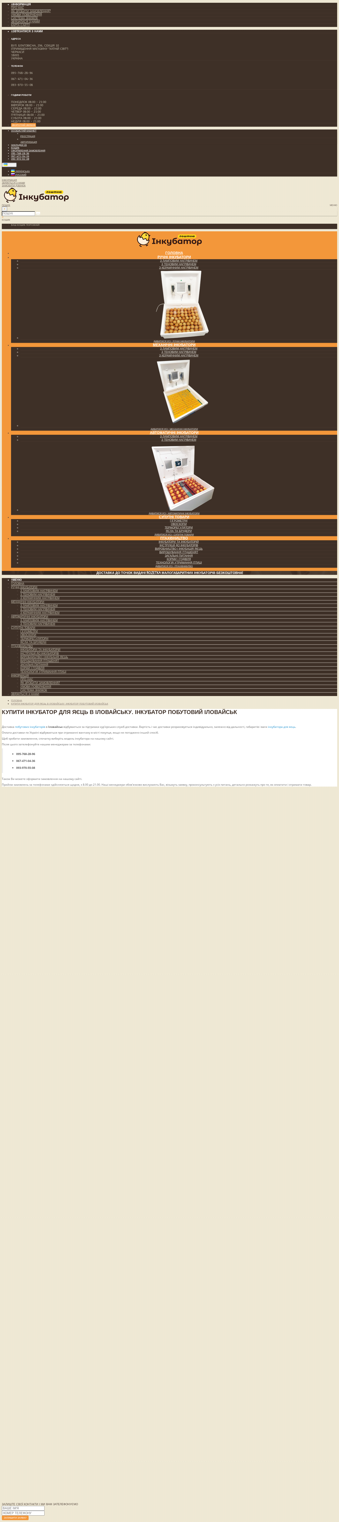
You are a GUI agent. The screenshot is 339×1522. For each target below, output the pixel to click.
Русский (20, 174)
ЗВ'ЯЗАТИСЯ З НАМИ (14, 1438)
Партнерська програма (29, 1412)
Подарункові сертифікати (31, 1409)
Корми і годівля (179, 559)
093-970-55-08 (20, 159)
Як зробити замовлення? (31, 11)
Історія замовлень (25, 1389)
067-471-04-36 (20, 156)
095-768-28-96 (20, 153)
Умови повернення (26, 14)
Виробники (20, 1405)
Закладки (18, 1392)
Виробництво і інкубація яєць (179, 548)
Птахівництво (174, 538)
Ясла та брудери (179, 531)
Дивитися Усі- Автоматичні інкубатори (174, 513)
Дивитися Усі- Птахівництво (174, 566)
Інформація (20, 675)
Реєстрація (27, 136)
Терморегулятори (179, 527)
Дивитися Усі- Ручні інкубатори (174, 341)
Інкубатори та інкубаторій (179, 542)
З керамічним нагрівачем (178, 267)
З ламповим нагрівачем (178, 260)
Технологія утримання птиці (179, 562)
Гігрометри (178, 520)
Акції (14, 1415)
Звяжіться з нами (25, 694)
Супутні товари (174, 517)
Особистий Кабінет (26, 1382)
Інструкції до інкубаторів (179, 545)
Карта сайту (20, 25)
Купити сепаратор (16, 1451)
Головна (17, 583)
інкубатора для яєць (281, 727)
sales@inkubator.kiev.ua (65, 1291)
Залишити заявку (15, 1517)
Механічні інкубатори (174, 345)
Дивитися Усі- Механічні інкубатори (174, 429)
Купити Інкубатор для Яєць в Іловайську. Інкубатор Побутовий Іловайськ (59, 703)
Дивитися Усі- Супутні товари (174, 534)
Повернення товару (27, 1385)
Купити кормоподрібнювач (23, 1463)
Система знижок (24, 18)
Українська (22, 171)
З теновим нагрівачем (178, 264)
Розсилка (18, 1418)
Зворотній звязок (23, 125)
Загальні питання (179, 555)
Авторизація (29, 142)
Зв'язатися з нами (25, 21)
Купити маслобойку (18, 1457)
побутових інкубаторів (30, 727)
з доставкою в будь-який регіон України (196, 1432)
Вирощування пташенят (178, 552)
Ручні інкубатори (174, 257)
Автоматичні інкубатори (174, 433)
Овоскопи (179, 524)
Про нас (17, 7)
